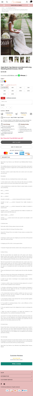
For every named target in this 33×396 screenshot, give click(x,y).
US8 (13, 90)
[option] (16, 34)
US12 (28, 90)
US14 (4, 94)
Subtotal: (3, 110)
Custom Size (4, 87)
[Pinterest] (4, 384)
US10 (20, 90)
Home (3, 8)
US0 (13, 87)
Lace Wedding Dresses (11, 8)
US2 (20, 87)
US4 (28, 87)
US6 (5, 90)
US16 (12, 94)
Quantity (2, 105)
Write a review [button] (16, 364)
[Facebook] (1, 384)
